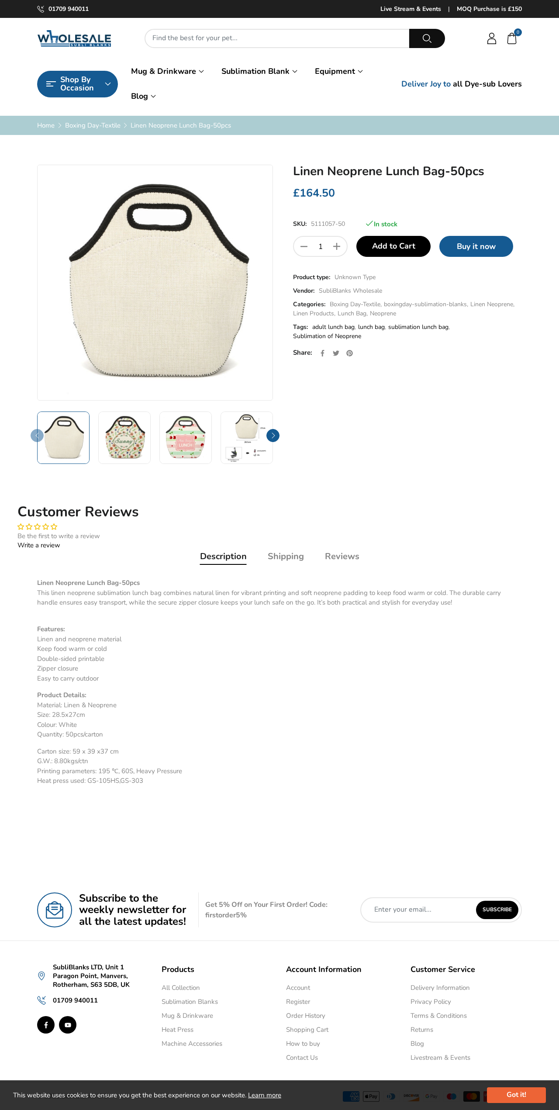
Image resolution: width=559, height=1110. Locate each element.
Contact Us (302, 1057)
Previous (37, 435)
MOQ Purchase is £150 (489, 9)
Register (298, 1001)
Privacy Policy (431, 1001)
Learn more (264, 1095)
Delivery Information (440, 987)
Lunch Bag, (353, 313)
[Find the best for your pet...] (427, 38)
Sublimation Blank (255, 71)
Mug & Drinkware (163, 71)
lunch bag (371, 327)
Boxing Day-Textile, (356, 304)
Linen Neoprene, (492, 304)
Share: (302, 352)
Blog (139, 96)
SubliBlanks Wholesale (350, 291)
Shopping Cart (307, 1029)
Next (273, 435)
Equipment (335, 71)
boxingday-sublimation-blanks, (426, 304)
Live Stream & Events (410, 9)
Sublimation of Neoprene (327, 336)
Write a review (38, 545)
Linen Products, (314, 313)
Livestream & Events (440, 1057)
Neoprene (383, 313)
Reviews (342, 556)
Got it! (516, 1095)
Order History (305, 1015)
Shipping (286, 556)
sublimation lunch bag (418, 327)
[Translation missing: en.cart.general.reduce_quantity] (304, 246)
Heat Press (177, 1029)
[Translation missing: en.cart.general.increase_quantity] (336, 246)
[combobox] (277, 38)
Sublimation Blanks (190, 1001)
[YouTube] (67, 1025)
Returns (422, 1029)
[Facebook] (46, 1025)
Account (298, 987)
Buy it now (476, 246)
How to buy (303, 1043)
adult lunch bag (333, 327)
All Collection (181, 987)
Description (223, 556)
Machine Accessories (192, 1043)
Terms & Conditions (439, 1015)
